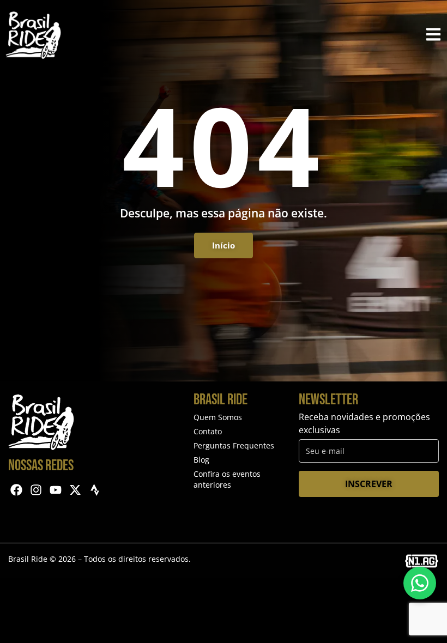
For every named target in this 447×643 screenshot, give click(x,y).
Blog (201, 459)
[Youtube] (55, 490)
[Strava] (94, 490)
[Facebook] (16, 490)
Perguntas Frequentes (234, 445)
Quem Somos (218, 417)
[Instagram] (36, 490)
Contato (208, 431)
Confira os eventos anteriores (227, 479)
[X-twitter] (75, 490)
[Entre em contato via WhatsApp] (419, 583)
